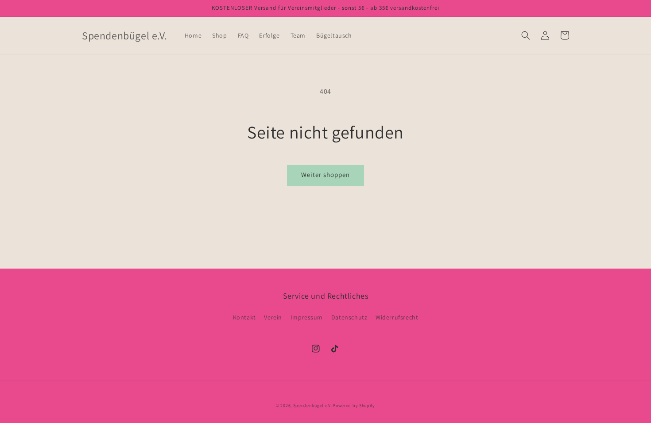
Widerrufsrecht (397, 317)
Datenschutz (349, 317)
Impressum (307, 317)
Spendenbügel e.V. (312, 405)
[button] (525, 35)
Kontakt (244, 317)
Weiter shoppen (325, 174)
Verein (273, 317)
